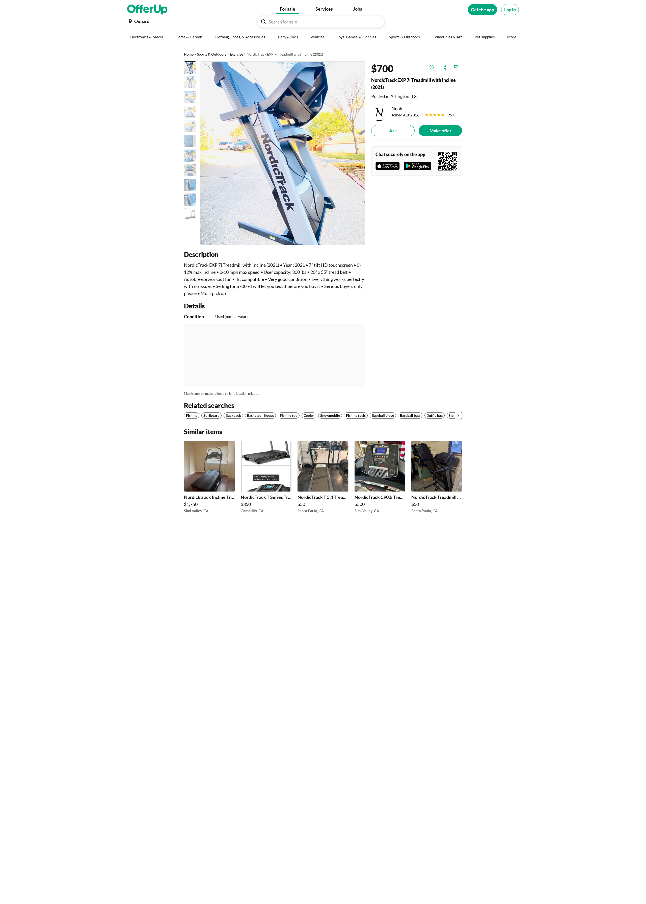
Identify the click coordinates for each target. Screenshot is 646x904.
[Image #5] (190, 126)
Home (189, 54)
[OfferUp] (147, 10)
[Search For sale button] (263, 22)
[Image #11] (190, 214)
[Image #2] (190, 82)
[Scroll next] (458, 415)
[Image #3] (190, 97)
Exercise (236, 54)
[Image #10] (190, 199)
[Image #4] (190, 111)
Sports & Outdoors (211, 54)
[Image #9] (190, 185)
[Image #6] (190, 141)
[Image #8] (190, 170)
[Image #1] (190, 67)
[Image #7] (190, 155)
